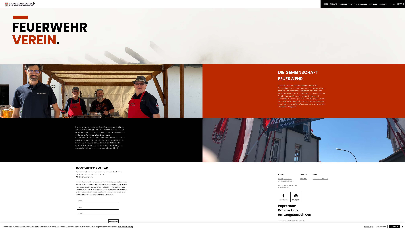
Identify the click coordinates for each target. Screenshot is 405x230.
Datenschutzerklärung (125, 227)
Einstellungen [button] (368, 227)
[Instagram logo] (296, 196)
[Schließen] (402, 226)
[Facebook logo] (283, 196)
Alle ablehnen (381, 227)
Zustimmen (394, 227)
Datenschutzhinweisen (105, 194)
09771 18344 (303, 179)
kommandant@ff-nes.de (320, 179)
